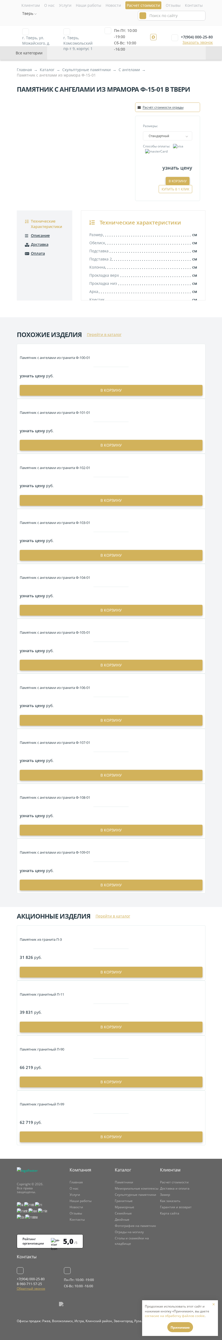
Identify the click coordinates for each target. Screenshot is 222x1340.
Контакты (194, 5)
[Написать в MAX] (153, 37)
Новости (113, 5)
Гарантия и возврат (176, 1207)
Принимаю (180, 1327)
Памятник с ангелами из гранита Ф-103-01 (55, 522)
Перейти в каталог (104, 334)
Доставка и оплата (175, 1188)
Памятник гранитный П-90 (42, 1049)
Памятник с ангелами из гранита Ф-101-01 (55, 412)
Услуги (65, 5)
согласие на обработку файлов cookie (175, 1315)
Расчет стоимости (174, 1182)
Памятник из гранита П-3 (41, 939)
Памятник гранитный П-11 (42, 994)
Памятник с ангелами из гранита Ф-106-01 (55, 687)
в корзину (111, 390)
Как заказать (170, 1201)
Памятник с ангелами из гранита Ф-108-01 (55, 797)
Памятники (124, 1182)
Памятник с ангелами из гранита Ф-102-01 (55, 467)
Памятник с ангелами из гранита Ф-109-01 (55, 852)
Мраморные (124, 1207)
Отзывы (173, 5)
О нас (49, 5)
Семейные (123, 1213)
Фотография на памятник (135, 1225)
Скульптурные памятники (135, 1194)
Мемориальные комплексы (136, 1188)
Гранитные (124, 1201)
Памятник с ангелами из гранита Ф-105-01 (55, 632)
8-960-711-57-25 (29, 1284)
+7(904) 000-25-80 (197, 36)
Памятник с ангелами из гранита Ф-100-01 (55, 357)
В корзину (178, 181)
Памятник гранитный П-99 (42, 1104)
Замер (165, 1194)
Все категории (29, 52)
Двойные (122, 1219)
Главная (76, 1182)
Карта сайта (169, 1213)
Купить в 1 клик (175, 189)
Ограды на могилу (129, 1232)
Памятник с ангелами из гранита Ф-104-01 (55, 577)
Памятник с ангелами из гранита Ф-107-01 (55, 742)
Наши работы (88, 5)
